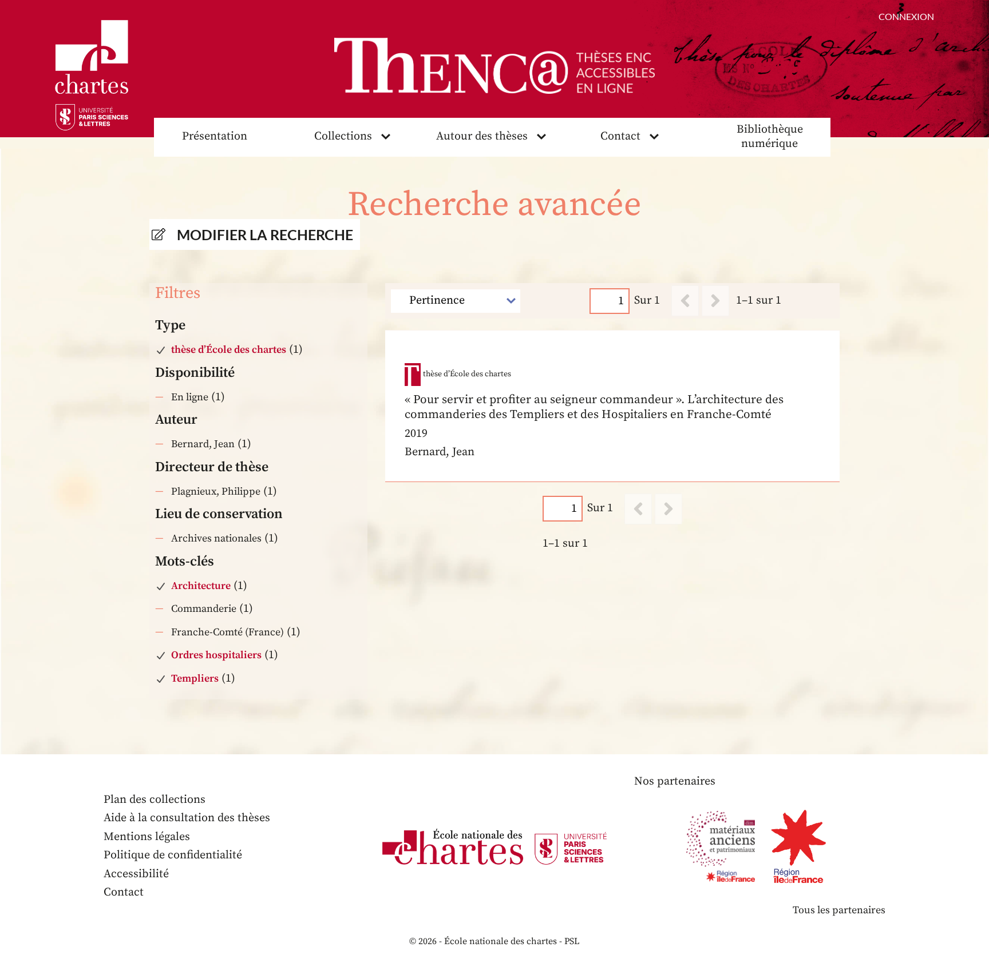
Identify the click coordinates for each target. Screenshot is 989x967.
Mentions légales (147, 837)
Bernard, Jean (203, 444)
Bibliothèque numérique (770, 136)
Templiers (195, 678)
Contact (620, 136)
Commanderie (203, 608)
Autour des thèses (482, 136)
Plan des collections (154, 800)
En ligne (189, 397)
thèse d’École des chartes (228, 349)
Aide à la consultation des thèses (187, 818)
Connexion (906, 16)
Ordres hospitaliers (216, 655)
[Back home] (494, 66)
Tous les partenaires (839, 910)
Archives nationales (216, 538)
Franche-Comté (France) (227, 632)
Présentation (214, 136)
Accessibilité (136, 874)
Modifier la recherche (265, 234)
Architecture (201, 585)
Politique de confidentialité (173, 855)
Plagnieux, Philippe (215, 491)
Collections (343, 136)
